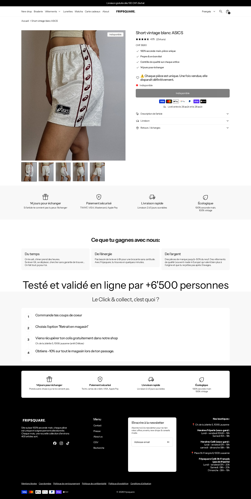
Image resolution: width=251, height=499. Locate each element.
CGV (95, 442)
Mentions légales (29, 483)
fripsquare (129, 492)
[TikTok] (68, 443)
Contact (97, 425)
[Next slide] (120, 172)
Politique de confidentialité (94, 483)
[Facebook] (55, 443)
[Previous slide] (27, 172)
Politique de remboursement (66, 483)
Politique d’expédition (118, 483)
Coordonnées (45, 483)
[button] (46, 171)
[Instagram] (61, 443)
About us (98, 436)
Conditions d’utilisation (140, 483)
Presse (96, 431)
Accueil (25, 20)
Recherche (98, 447)
